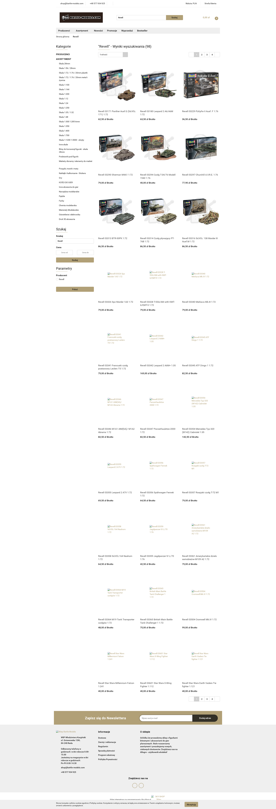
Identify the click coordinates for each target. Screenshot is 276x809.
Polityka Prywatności (107, 759)
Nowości (98, 30)
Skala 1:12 (63, 98)
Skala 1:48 (63, 117)
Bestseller (142, 30)
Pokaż (75, 289)
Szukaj (75, 260)
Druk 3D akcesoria (67, 219)
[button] (104, 732)
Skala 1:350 (64, 126)
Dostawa (102, 738)
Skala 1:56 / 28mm (67, 68)
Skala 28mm (64, 63)
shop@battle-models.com (73, 767)
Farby (62, 201)
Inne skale (63, 144)
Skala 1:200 (64, 94)
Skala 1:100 (64, 85)
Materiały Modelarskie (69, 210)
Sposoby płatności (106, 751)
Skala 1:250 (64, 108)
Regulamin (103, 746)
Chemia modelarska (68, 205)
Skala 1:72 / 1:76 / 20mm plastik (73, 73)
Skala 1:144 (64, 89)
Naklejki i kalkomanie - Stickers (72, 173)
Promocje (112, 30)
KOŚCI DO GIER (66, 182)
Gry (60, 178)
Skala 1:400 (64, 131)
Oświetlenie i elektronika (69, 214)
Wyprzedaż (127, 30)
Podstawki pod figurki (69, 156)
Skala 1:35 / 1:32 (66, 112)
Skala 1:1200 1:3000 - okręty (71, 140)
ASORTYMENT (64, 59)
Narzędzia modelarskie (69, 191)
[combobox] (113, 54)
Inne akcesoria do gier (69, 187)
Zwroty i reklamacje (107, 742)
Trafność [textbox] (103, 55)
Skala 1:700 (64, 135)
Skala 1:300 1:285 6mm (69, 121)
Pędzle (62, 196)
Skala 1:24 (63, 103)
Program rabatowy (106, 755)
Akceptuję (191, 804)
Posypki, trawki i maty (68, 168)
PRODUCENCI (63, 54)
